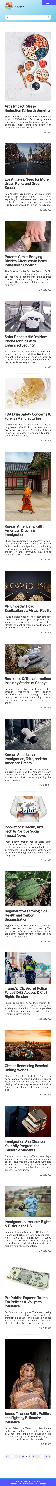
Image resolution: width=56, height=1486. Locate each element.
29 (45, 1456)
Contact (42, 1484)
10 (37, 1456)
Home (13, 1484)
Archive (20, 1484)
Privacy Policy (31, 1484)
